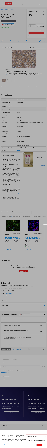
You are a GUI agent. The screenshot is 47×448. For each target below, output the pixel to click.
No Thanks (33, 445)
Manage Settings (5, 444)
